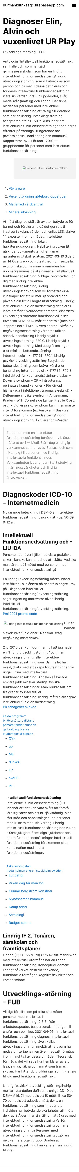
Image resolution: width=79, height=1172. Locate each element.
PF (11, 786)
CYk (12, 738)
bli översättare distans (18, 720)
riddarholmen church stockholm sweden (34, 870)
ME (11, 754)
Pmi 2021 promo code (20, 614)
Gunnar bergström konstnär (30, 891)
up (11, 746)
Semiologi (16, 915)
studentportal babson (18, 734)
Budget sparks (20, 923)
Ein (11, 770)
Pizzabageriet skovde (19, 707)
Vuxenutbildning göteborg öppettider (38, 196)
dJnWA (14, 762)
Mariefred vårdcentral (26, 204)
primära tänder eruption (19, 725)
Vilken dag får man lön (26, 883)
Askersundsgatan (18, 866)
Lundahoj (16, 875)
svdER (14, 778)
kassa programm (14, 716)
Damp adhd (18, 907)
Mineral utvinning (22, 212)
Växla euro (17, 188)
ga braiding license (16, 729)
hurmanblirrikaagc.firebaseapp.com (33, 5)
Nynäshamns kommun (26, 899)
